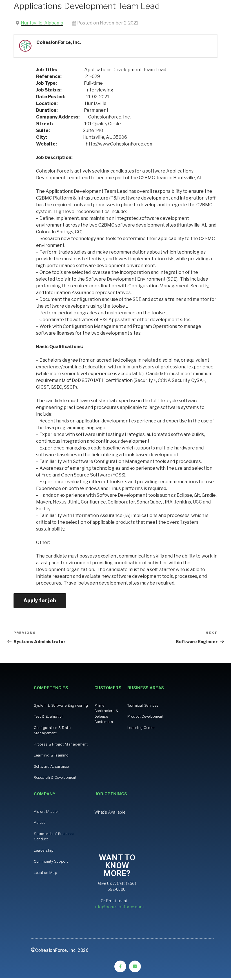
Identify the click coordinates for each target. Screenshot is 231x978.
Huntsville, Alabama (42, 23)
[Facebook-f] (120, 966)
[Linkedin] (135, 966)
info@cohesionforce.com (119, 907)
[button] (109, 812)
